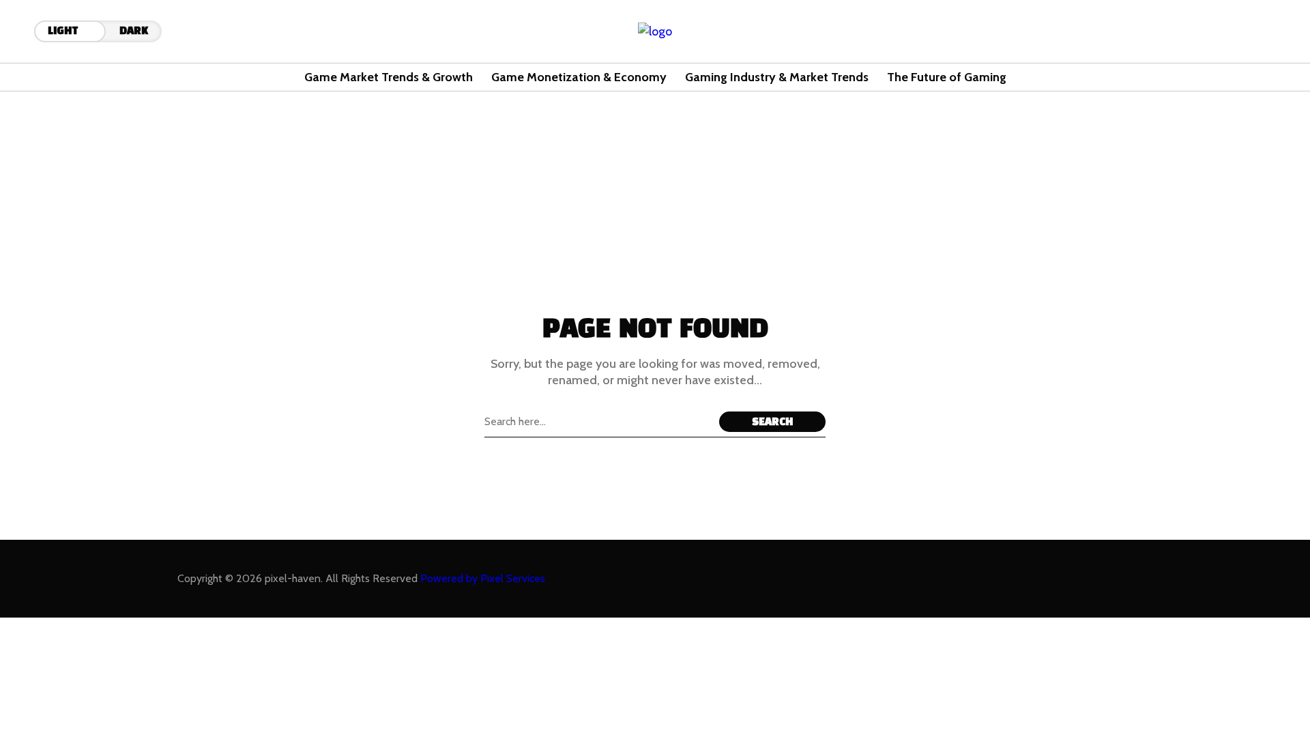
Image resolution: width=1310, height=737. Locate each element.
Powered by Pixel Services (482, 578)
